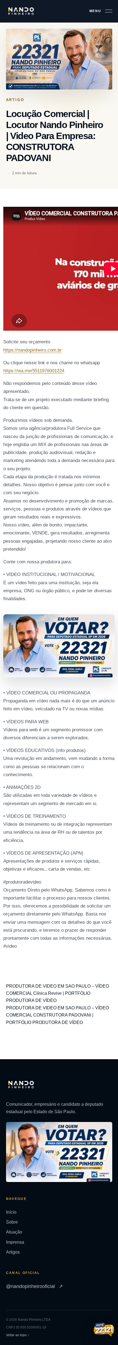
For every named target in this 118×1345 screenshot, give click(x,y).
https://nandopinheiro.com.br (32, 350)
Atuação (14, 1232)
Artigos (13, 1252)
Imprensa (15, 1242)
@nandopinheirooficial (34, 1286)
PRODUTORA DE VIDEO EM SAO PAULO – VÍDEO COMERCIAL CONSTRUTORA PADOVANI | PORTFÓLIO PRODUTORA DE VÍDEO (57, 1015)
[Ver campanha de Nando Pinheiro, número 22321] (104, 1330)
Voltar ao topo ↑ (17, 1335)
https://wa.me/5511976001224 (33, 370)
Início (11, 1212)
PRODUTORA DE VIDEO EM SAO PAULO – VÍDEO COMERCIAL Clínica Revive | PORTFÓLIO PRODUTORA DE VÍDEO (57, 993)
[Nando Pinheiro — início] (21, 11)
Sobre (12, 1222)
